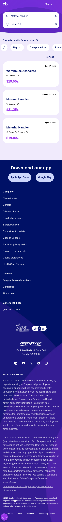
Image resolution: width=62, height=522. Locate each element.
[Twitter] (31, 363)
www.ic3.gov (9, 482)
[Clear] (56, 16)
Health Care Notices (13, 264)
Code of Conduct (11, 238)
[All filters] (4, 47)
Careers (7, 205)
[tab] (31, 74)
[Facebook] (38, 363)
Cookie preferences (13, 257)
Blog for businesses (13, 218)
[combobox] (31, 24)
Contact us (8, 287)
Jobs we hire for (11, 211)
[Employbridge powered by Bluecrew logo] (31, 344)
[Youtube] (23, 363)
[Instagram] (46, 363)
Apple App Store (20, 177)
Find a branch (10, 293)
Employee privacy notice (15, 251)
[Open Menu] (57, 4)
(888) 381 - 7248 (11, 309)
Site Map (30, 514)
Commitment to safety (14, 231)
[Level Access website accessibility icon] (39, 328)
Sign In (48, 4)
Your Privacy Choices (46, 514)
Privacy (10, 514)
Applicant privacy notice (15, 244)
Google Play (44, 177)
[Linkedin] (15, 363)
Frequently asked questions (17, 280)
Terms (19, 514)
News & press (10, 198)
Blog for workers (11, 224)
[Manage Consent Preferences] (4, 517)
